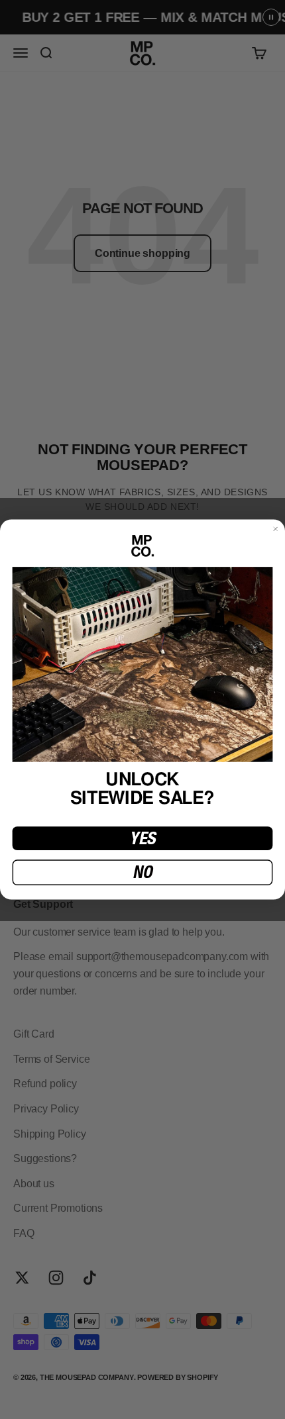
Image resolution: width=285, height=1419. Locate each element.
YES (142, 838)
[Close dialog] (275, 529)
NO (142, 872)
